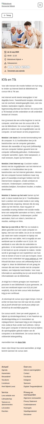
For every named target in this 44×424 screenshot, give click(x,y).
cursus (10, 67)
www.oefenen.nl (31, 259)
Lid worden (6, 408)
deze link (22, 342)
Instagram (27, 380)
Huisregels (28, 408)
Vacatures (5, 380)
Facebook (27, 376)
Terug (8, 15)
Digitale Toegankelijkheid (33, 386)
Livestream (6, 383)
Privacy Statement (30, 401)
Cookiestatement (30, 404)
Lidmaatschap (7, 399)
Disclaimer (27, 414)
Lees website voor (8, 395)
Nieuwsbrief (6, 376)
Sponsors (27, 383)
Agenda (4, 370)
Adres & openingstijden (32, 370)
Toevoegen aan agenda (16, 71)
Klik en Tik (9, 79)
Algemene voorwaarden (32, 398)
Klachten (5, 411)
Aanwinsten (6, 373)
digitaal (17, 67)
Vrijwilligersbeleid (30, 411)
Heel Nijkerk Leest (8, 386)
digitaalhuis (25, 67)
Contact (26, 373)
